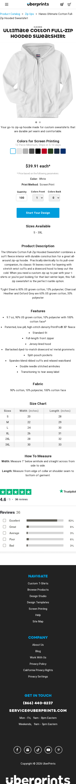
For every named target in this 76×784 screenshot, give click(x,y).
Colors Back (54, 191)
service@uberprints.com (38, 710)
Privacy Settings (38, 676)
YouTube (48, 750)
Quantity (21, 192)
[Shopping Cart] (69, 4)
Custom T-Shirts (38, 583)
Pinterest (58, 750)
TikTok (38, 750)
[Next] (72, 81)
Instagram (27, 750)
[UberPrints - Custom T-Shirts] (38, 4)
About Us (38, 644)
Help (38, 615)
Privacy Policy (38, 664)
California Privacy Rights (38, 670)
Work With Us (38, 657)
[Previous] (4, 81)
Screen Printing (38, 608)
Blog (38, 651)
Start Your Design (38, 213)
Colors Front (38, 191)
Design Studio (38, 596)
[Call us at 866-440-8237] (62, 4)
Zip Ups (29, 14)
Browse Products (38, 589)
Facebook (17, 750)
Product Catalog (10, 14)
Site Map (38, 621)
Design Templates (38, 602)
